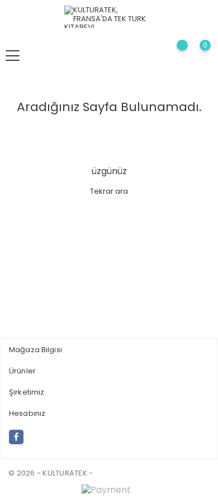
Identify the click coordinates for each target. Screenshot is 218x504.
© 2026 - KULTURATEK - (50, 473)
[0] (196, 56)
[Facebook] (16, 437)
